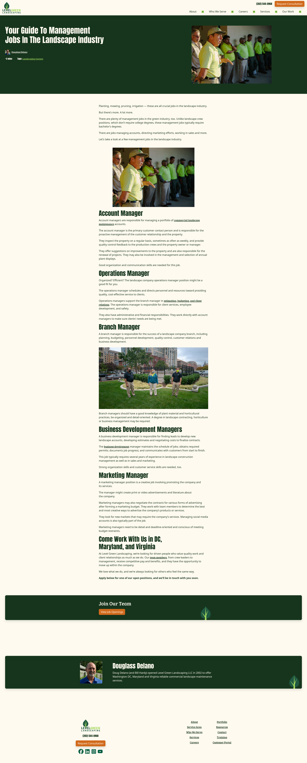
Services (265, 11)
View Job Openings (112, 612)
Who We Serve (217, 11)
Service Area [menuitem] (194, 727)
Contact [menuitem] (222, 732)
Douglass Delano (19, 52)
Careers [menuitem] (194, 742)
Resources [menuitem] (222, 727)
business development (116, 446)
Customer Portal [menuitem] (222, 742)
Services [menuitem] (194, 737)
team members (158, 557)
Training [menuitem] (222, 737)
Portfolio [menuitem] (222, 722)
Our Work (288, 11)
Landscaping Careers (32, 58)
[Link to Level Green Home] (11, 8)
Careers (243, 11)
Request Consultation (289, 4)
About (193, 11)
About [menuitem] (194, 722)
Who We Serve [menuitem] (194, 732)
